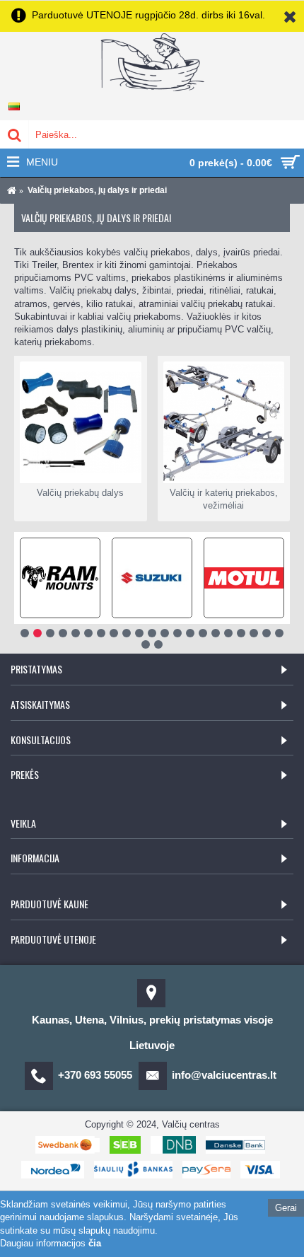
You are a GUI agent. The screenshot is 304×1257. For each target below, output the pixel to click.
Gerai (286, 1208)
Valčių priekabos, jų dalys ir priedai (97, 190)
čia (94, 1243)
